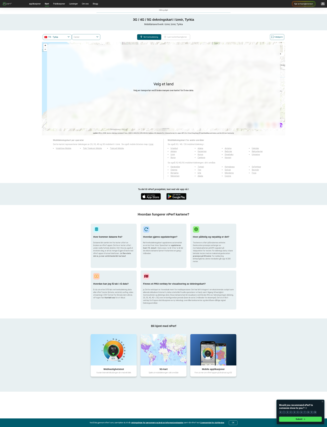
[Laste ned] (151, 196)
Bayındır (255, 170)
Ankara (174, 151)
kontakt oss (110, 298)
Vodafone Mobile (63, 148)
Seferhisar (256, 167)
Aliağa (200, 176)
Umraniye (256, 154)
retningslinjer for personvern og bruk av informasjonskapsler (157, 423)
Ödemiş (174, 170)
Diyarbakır (229, 154)
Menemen (175, 176)
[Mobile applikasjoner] (213, 349)
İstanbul (174, 148)
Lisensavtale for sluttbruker (212, 423)
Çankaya (201, 157)
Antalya (228, 148)
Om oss (85, 4)
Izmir (151, 144)
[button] (45, 45)
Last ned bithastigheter (177, 37)
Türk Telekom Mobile (92, 148)
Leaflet (95, 133)
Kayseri (228, 157)
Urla (199, 173)
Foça (254, 173)
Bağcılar (228, 151)
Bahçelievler (257, 151)
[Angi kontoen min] (322, 4)
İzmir (173, 154)
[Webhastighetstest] (114, 350)
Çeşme (228, 176)
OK (233, 423)
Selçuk (228, 170)
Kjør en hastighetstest (303, 4)
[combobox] (57, 37)
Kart (47, 4)
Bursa (173, 157)
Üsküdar (255, 148)
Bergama (174, 173)
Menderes (229, 173)
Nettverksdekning (151, 37)
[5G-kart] (163, 350)
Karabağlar (175, 167)
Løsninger (73, 4)
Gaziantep (202, 151)
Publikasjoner (59, 4)
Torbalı (201, 167)
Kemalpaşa (230, 167)
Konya (200, 154)
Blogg (95, 4)
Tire (199, 170)
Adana (200, 148)
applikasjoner (35, 4)
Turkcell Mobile (117, 148)
